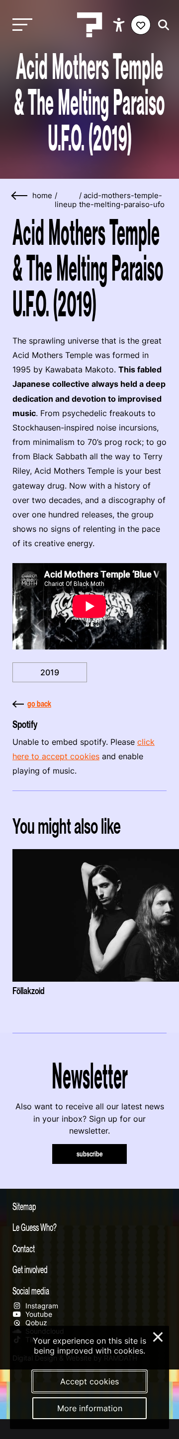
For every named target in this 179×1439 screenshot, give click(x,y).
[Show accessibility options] (120, 25)
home (42, 195)
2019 (49, 672)
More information (89, 1408)
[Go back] (19, 196)
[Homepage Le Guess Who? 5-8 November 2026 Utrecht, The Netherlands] (89, 24)
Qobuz (35, 1322)
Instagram (40, 1305)
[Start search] (161, 25)
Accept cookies (89, 1381)
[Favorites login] (141, 25)
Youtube (37, 1314)
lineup (66, 204)
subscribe (90, 1154)
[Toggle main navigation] (20, 25)
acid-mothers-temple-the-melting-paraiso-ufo (122, 200)
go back (39, 704)
